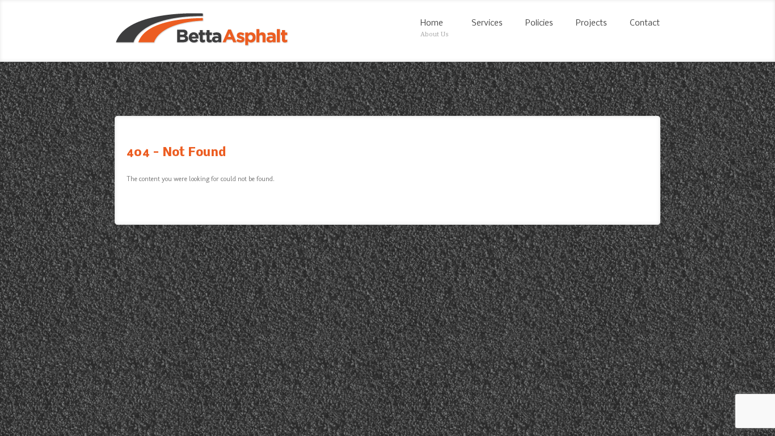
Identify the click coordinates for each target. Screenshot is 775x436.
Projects (591, 23)
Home (434, 28)
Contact (645, 23)
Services (487, 23)
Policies (539, 23)
